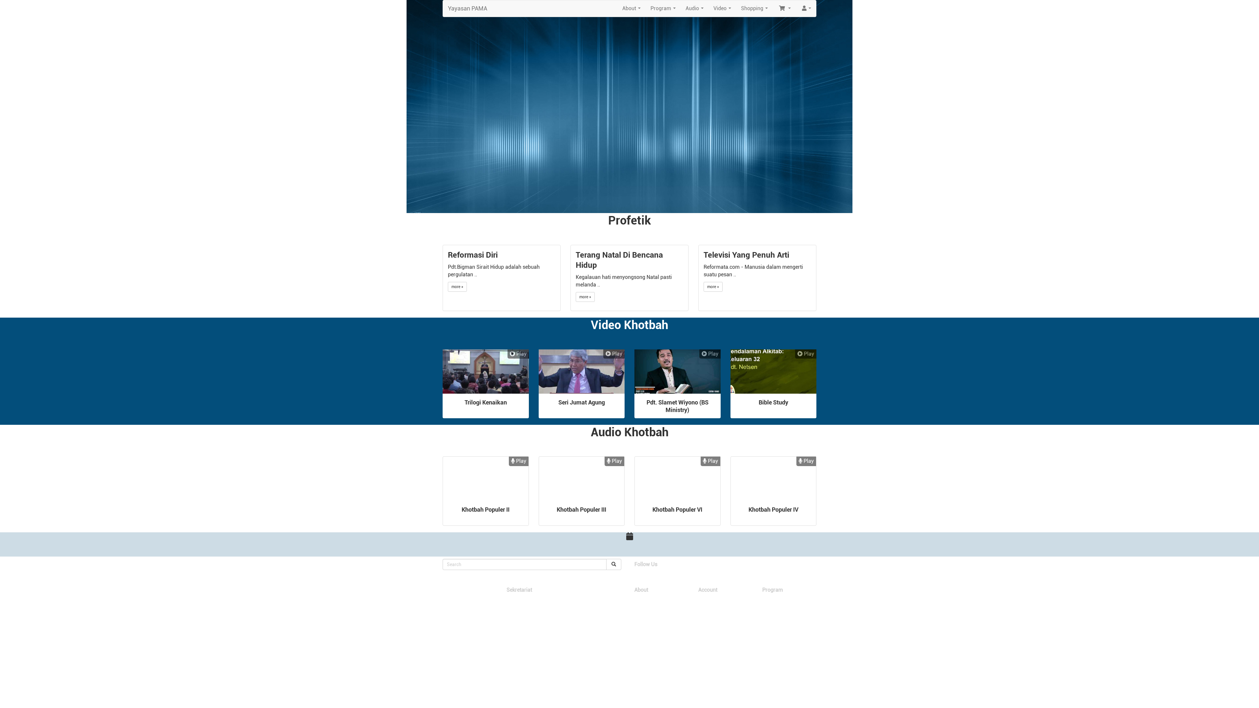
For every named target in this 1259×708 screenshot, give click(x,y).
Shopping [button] (755, 10)
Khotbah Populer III (581, 509)
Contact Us (644, 612)
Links (639, 605)
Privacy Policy (711, 625)
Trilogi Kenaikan (486, 402)
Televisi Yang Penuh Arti (746, 255)
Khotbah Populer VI (677, 509)
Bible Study (773, 402)
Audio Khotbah (775, 612)
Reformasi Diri (473, 255)
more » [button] (457, 287)
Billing (703, 612)
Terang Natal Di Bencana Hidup (619, 260)
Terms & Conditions (716, 619)
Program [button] (664, 10)
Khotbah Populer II (486, 509)
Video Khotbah (775, 605)
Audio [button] (696, 10)
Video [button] (723, 10)
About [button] (632, 10)
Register (706, 605)
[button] (784, 8)
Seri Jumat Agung (581, 402)
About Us (642, 599)
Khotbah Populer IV (773, 509)
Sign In (704, 599)
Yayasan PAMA (467, 8)
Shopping (771, 599)
